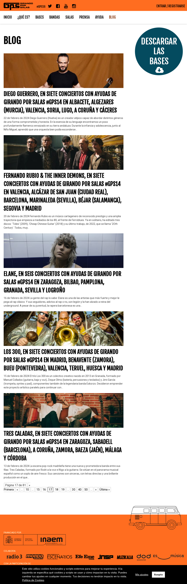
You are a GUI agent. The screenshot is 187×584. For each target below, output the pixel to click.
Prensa (84, 17)
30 (73, 489)
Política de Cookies (33, 580)
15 (38, 489)
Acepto (158, 574)
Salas (69, 17)
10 (27, 489)
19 (62, 489)
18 (56, 489)
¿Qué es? (23, 17)
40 (79, 489)
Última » (105, 489)
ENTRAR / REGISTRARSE (171, 6)
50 (86, 489)
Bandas (54, 17)
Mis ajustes (141, 574)
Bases (39, 17)
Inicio (8, 17)
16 (44, 489)
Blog (112, 17)
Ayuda (99, 17)
